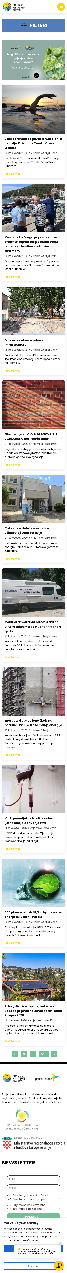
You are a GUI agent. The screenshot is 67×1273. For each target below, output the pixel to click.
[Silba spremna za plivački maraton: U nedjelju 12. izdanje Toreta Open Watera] (33, 109)
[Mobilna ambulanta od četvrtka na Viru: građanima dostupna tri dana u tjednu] (33, 592)
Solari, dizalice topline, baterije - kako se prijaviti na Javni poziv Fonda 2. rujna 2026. (33, 1010)
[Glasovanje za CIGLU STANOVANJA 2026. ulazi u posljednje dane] (33, 404)
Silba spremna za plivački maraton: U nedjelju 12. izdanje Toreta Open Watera (33, 143)
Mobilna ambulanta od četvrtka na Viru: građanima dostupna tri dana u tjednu (33, 626)
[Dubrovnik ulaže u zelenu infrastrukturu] (33, 311)
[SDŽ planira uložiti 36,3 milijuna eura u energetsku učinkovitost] (33, 883)
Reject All (33, 1266)
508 (43, 1054)
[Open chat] (59, 1266)
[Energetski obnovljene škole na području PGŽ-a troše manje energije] (33, 691)
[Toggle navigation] (61, 7)
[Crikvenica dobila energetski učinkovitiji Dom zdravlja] (33, 499)
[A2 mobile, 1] (33, 60)
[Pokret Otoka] (14, 6)
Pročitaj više (12, 174)
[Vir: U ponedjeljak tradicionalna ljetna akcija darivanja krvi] (33, 789)
